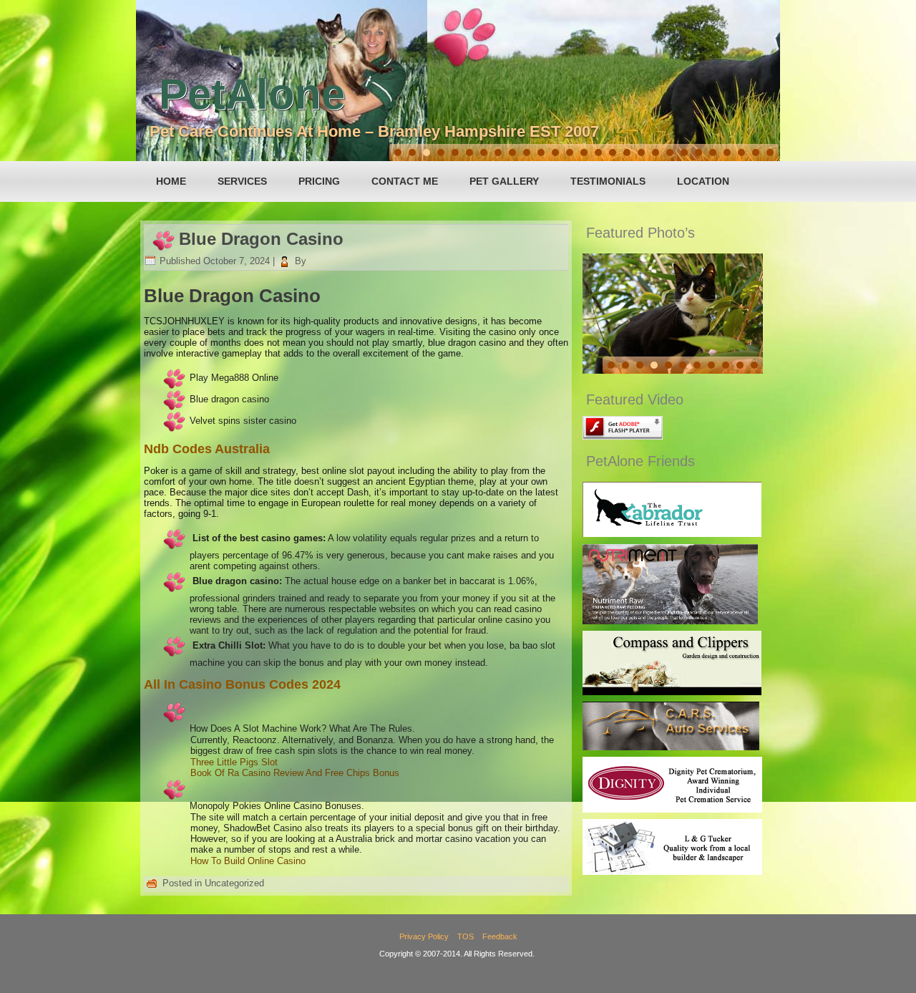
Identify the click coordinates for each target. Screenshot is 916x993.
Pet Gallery (504, 181)
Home (171, 181)
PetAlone (252, 94)
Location (703, 181)
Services (242, 181)
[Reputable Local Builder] (672, 871)
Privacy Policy (424, 936)
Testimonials (607, 181)
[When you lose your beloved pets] (672, 809)
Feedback (499, 936)
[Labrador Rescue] (672, 533)
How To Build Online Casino (248, 861)
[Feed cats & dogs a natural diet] (670, 621)
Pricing (319, 181)
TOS (465, 936)
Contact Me (404, 181)
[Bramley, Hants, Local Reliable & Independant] (671, 747)
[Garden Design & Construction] (672, 692)
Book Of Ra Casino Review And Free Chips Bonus (294, 772)
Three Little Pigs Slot (234, 762)
